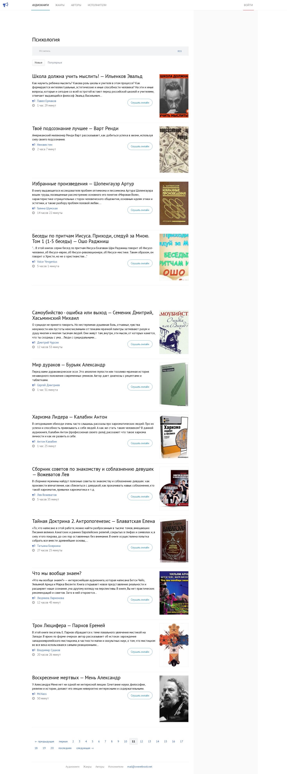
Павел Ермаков (46, 101)
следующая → (85, 748)
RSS (180, 51)
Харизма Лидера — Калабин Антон (69, 417)
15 (165, 741)
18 (36, 748)
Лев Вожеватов (47, 495)
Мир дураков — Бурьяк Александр (68, 365)
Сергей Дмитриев (48, 385)
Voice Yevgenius (47, 261)
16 (173, 741)
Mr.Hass (42, 694)
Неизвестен (44, 144)
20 (52, 748)
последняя (65, 748)
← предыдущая (44, 741)
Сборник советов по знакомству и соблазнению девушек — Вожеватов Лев (93, 472)
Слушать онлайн (140, 102)
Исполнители (97, 5)
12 (141, 741)
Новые (38, 62)
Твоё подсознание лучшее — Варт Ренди (75, 128)
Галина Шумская (47, 208)
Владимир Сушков (48, 650)
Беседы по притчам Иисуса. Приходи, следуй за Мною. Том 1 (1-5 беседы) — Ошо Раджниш (90, 238)
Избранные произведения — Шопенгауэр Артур (83, 183)
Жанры (59, 5)
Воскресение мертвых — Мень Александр (76, 677)
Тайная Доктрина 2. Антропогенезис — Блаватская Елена (93, 521)
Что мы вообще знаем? (56, 573)
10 (125, 741)
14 (157, 741)
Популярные (55, 62)
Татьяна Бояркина (49, 546)
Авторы (76, 5)
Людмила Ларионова (50, 598)
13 (149, 741)
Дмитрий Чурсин (48, 342)
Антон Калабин (47, 441)
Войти (248, 5)
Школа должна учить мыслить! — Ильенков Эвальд (87, 76)
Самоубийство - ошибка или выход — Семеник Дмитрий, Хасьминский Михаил (92, 315)
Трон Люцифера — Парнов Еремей (68, 625)
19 (44, 748)
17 (181, 741)
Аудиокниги (40, 5)
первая (63, 741)
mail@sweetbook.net (139, 766)
